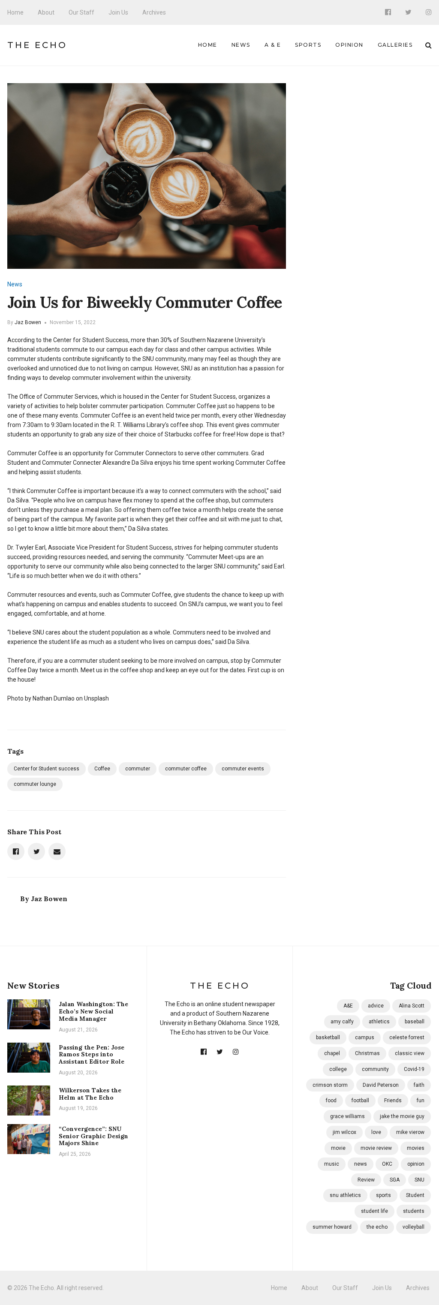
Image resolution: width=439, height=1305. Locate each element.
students (413, 1211)
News (241, 45)
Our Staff (81, 12)
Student (415, 1195)
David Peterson (381, 1085)
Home (15, 12)
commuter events (243, 769)
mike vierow (410, 1132)
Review (366, 1180)
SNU (419, 1180)
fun (420, 1101)
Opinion (349, 45)
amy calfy (342, 1022)
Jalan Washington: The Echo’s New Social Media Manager (93, 1011)
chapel (332, 1053)
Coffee (102, 769)
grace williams (347, 1116)
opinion (415, 1164)
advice (376, 1006)
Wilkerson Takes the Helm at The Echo (90, 1093)
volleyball (413, 1227)
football (360, 1101)
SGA (395, 1180)
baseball (414, 1022)
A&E (348, 1006)
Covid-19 (414, 1069)
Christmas (367, 1053)
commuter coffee (186, 769)
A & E (273, 45)
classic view (409, 1053)
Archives (154, 12)
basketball (328, 1037)
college (338, 1069)
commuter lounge (35, 784)
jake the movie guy (402, 1116)
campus (364, 1037)
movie (338, 1148)
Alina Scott (411, 1006)
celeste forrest (406, 1037)
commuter (137, 769)
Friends (393, 1101)
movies (415, 1148)
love (376, 1132)
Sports (308, 45)
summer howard (332, 1227)
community (375, 1069)
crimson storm (330, 1085)
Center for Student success (46, 769)
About (46, 12)
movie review (376, 1148)
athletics (379, 1022)
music (331, 1164)
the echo (377, 1227)
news (360, 1164)
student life (374, 1211)
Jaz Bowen (28, 322)
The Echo (37, 45)
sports (383, 1195)
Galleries (395, 45)
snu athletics (345, 1195)
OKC (387, 1164)
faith (419, 1085)
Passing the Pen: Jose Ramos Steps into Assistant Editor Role (91, 1054)
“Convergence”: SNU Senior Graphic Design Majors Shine (93, 1136)
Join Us (118, 12)
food (331, 1101)
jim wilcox (344, 1132)
